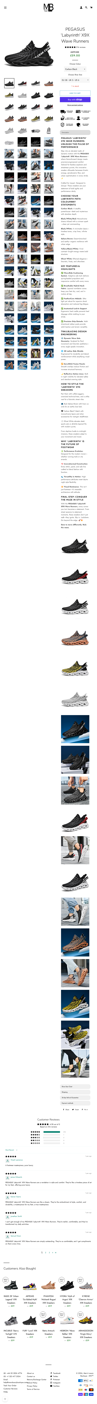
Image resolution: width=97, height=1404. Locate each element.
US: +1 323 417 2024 (12, 1376)
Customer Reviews (10, 1388)
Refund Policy (32, 1382)
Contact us (31, 1376)
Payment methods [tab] (67, 1103)
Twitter (55, 1376)
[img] (10, 1156)
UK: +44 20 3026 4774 (13, 1373)
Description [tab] (65, 132)
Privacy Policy (32, 1386)
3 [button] (49, 1252)
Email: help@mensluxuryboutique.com (15, 1381)
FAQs (6, 1392)
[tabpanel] (75, 610)
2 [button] (45, 1252)
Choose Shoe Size (75, 74)
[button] (70, 47)
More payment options (75, 105)
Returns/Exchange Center (36, 1379)
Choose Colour (75, 64)
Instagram (56, 1382)
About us (30, 1373)
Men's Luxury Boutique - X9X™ (86, 1374)
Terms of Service (33, 1389)
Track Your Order (10, 1385)
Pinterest (56, 1379)
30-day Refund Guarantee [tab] (70, 1097)
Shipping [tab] (64, 1092)
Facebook (56, 1373)
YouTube (56, 1386)
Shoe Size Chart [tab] (67, 1086)
